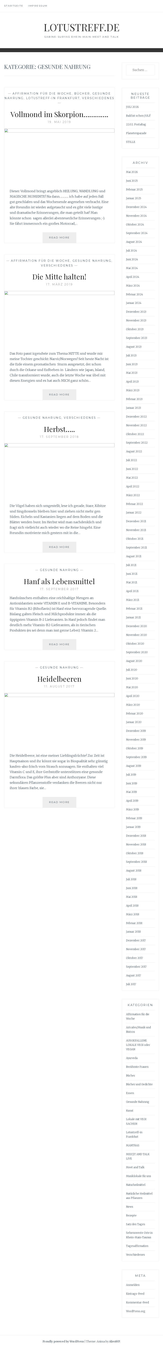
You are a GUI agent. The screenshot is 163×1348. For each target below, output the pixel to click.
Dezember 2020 (136, 626)
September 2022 (136, 442)
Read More (62, 239)
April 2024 (132, 277)
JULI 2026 (132, 107)
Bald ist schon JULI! (138, 115)
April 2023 (132, 381)
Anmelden (133, 1285)
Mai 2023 (131, 373)
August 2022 (134, 451)
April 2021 (132, 591)
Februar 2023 (134, 399)
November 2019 (136, 739)
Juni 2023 (132, 364)
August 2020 (134, 661)
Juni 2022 (132, 469)
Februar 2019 (134, 818)
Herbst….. (59, 429)
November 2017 (136, 949)
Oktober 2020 (135, 643)
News (129, 1206)
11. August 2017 (59, 686)
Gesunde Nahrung (92, 261)
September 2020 (137, 652)
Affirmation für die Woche (42, 93)
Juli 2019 (131, 774)
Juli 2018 (131, 879)
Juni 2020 (132, 678)
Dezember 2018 (136, 835)
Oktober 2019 (134, 748)
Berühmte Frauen (137, 1067)
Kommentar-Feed (137, 1302)
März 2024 (133, 285)
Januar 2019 (133, 827)
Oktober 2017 (134, 958)
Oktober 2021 (134, 539)
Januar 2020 (134, 722)
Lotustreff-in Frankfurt (53, 98)
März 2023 (132, 390)
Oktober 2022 (135, 434)
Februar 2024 (134, 294)
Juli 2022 (131, 460)
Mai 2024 (132, 268)
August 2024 (134, 242)
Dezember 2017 (136, 940)
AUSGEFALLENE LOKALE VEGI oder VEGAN (138, 1045)
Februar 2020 (134, 713)
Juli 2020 (131, 670)
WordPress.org (135, 1311)
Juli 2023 (131, 355)
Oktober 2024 (135, 224)
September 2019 (136, 757)
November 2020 (136, 635)
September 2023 (136, 338)
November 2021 (136, 530)
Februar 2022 (134, 504)
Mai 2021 (131, 582)
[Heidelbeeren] (59, 696)
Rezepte (131, 1215)
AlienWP (114, 1341)
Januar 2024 (133, 303)
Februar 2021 (134, 608)
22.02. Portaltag (136, 124)
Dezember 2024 (136, 207)
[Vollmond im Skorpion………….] (59, 131)
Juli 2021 (131, 565)
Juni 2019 (131, 783)
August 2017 (133, 975)
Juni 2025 (132, 181)
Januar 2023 (133, 408)
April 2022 (132, 486)
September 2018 (136, 862)
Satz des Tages (135, 1224)
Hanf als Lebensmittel (59, 581)
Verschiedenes (98, 98)
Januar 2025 (133, 198)
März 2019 (132, 809)
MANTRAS (132, 1145)
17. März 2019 (59, 284)
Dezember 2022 (136, 416)
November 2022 (136, 425)
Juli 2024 (131, 250)
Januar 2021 (133, 617)
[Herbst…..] (59, 446)
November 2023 (136, 320)
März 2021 (132, 600)
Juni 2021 (131, 574)
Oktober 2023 (135, 329)
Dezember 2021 (136, 521)
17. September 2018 (59, 437)
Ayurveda (132, 1058)
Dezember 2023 (136, 311)
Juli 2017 (131, 984)
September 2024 (136, 233)
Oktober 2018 (134, 853)
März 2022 (133, 495)
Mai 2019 (131, 792)
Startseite (13, 5)
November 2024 (136, 216)
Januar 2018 (133, 931)
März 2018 (132, 914)
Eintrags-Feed (135, 1293)
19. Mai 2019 (59, 122)
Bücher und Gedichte (139, 1084)
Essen (130, 1093)
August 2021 (133, 556)
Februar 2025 (134, 189)
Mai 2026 (132, 172)
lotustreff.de (81, 27)
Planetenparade (136, 133)
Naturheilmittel (135, 1185)
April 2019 (132, 800)
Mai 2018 (131, 897)
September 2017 (136, 966)
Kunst (129, 1110)
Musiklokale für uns (138, 1176)
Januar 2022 (133, 512)
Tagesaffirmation (137, 1246)
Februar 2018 (134, 923)
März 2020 (133, 705)
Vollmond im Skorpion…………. (59, 114)
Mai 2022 (132, 477)
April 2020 (132, 696)
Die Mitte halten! (59, 276)
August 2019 (133, 766)
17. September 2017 (59, 589)
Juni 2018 (131, 888)
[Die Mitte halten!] (59, 294)
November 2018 (136, 844)
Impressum (38, 5)
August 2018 (133, 870)
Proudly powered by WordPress (63, 1341)
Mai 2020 (132, 687)
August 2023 (134, 346)
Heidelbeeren (59, 678)
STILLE (130, 142)
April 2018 (132, 905)
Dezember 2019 (136, 731)
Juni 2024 (132, 259)
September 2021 (136, 547)
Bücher (82, 93)
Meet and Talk (135, 1167)
